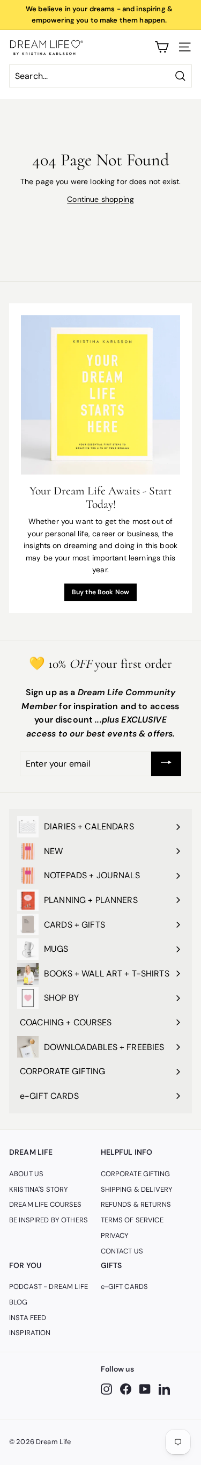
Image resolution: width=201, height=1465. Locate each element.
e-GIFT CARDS (124, 1286)
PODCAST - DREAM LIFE (48, 1286)
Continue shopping (100, 199)
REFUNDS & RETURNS (136, 1204)
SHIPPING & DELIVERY (137, 1189)
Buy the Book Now (100, 592)
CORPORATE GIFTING (135, 1173)
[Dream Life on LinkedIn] (164, 1389)
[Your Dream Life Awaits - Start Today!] (100, 395)
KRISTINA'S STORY (38, 1189)
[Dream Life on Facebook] (125, 1389)
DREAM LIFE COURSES (45, 1204)
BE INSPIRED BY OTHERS (48, 1220)
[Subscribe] (166, 764)
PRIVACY (115, 1235)
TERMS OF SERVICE (132, 1220)
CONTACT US (122, 1251)
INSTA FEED (27, 1317)
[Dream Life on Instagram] (106, 1389)
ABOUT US (26, 1173)
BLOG (18, 1302)
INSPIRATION (30, 1332)
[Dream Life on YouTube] (145, 1389)
